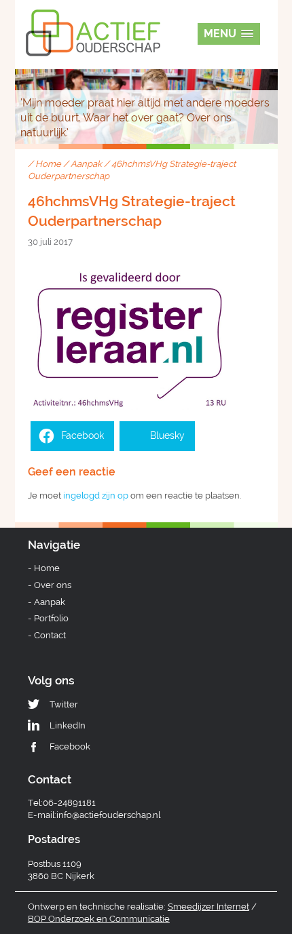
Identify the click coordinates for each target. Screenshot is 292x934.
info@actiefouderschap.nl (108, 815)
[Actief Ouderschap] (93, 19)
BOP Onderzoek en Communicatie (99, 919)
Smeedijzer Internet (208, 906)
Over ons (52, 585)
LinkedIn (68, 725)
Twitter (64, 704)
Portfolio (51, 618)
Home (48, 164)
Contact (50, 635)
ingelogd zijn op (95, 495)
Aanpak (86, 164)
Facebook (70, 746)
